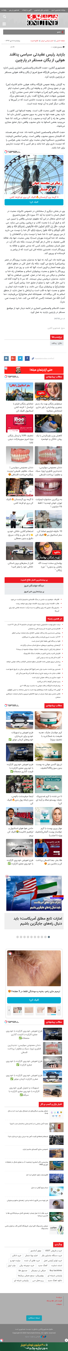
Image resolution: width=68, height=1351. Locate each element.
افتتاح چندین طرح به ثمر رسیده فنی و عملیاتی (44, 628)
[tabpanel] (34, 901)
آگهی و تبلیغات (26, 10)
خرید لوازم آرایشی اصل (53, 1260)
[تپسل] (5, 151)
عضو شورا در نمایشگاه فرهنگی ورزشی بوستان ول (41, 32)
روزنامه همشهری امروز (58, 10)
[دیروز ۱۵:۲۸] (56, 1140)
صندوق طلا (22, 1270)
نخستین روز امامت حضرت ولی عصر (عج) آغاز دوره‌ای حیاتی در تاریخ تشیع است (33, 669)
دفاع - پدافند (57, 343)
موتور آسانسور (35, 1250)
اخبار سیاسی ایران (47, 40)
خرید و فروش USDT (53, 1250)
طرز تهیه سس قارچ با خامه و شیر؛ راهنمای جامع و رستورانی (27, 1200)
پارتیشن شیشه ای (55, 1275)
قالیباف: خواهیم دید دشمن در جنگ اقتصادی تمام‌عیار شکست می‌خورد (35, 599)
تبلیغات (59, 1304)
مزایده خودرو (15, 1260)
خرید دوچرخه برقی (26, 1265)
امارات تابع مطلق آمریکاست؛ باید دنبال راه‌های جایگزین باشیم (38, 921)
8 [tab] (24, 937)
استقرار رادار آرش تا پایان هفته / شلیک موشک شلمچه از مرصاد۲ (38, 649)
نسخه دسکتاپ (34, 1318)
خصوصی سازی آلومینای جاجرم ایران (35, 1149)
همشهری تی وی (14, 10)
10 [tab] (18, 937)
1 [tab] (48, 937)
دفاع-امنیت (34, 40)
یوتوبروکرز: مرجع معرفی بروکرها (31, 1275)
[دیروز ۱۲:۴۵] (56, 1178)
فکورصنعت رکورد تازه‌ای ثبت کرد (37, 1175)
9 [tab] (21, 937)
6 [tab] (31, 937)
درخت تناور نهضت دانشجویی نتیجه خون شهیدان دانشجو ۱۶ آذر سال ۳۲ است (34, 624)
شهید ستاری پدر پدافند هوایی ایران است (46, 677)
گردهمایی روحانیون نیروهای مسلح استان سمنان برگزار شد (40, 645)
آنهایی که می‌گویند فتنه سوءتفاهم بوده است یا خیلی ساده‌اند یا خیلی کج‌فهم (34, 690)
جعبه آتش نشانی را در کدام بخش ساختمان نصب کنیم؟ (29, 1123)
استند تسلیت (56, 1265)
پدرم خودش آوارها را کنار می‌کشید (48, 681)
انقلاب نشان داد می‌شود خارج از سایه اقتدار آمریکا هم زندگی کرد (38, 673)
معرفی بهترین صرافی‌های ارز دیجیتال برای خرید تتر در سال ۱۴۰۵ (28, 1112)
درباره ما (59, 1297)
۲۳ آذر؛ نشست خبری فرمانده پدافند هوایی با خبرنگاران (41, 637)
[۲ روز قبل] (56, 1204)
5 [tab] (35, 937)
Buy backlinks (56, 1270)
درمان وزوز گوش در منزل (39, 1187)
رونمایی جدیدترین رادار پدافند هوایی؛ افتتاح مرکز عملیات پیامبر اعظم (36, 633)
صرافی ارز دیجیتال (38, 1270)
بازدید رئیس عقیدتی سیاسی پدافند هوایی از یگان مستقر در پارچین (37, 57)
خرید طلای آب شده (32, 1260)
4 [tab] (38, 937)
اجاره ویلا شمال (31, 1255)
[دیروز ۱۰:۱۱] (56, 1191)
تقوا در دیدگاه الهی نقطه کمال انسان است (46, 641)
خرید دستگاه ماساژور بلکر (52, 1255)
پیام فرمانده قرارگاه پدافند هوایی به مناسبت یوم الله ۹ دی (40, 685)
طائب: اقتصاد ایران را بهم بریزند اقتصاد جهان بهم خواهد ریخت (37, 603)
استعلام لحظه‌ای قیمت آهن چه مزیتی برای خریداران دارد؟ (28, 1136)
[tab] (34, 580)
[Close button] (66, 1340)
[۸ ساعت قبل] (34, 893)
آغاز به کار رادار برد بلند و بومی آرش (48, 657)
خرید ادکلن (16, 1255)
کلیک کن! (34, 202)
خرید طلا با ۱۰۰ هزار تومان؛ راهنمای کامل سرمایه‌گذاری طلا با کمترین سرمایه (27, 1214)
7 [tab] (28, 937)
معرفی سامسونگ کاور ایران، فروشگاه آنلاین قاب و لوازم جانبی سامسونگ (26, 1227)
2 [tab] (45, 937)
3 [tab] (42, 937)
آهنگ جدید (42, 1265)
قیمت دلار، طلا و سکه (54, 1301)
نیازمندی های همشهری (41, 10)
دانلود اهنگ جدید (55, 1280)
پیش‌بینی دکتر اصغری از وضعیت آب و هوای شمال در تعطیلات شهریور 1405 (26, 1163)
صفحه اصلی (60, 40)
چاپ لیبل (11, 1265)
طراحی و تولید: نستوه (32, 1336)
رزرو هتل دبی (38, 1280)
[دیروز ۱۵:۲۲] (56, 1165)
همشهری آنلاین (43, 20)
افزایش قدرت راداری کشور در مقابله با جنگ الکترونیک (41, 653)
